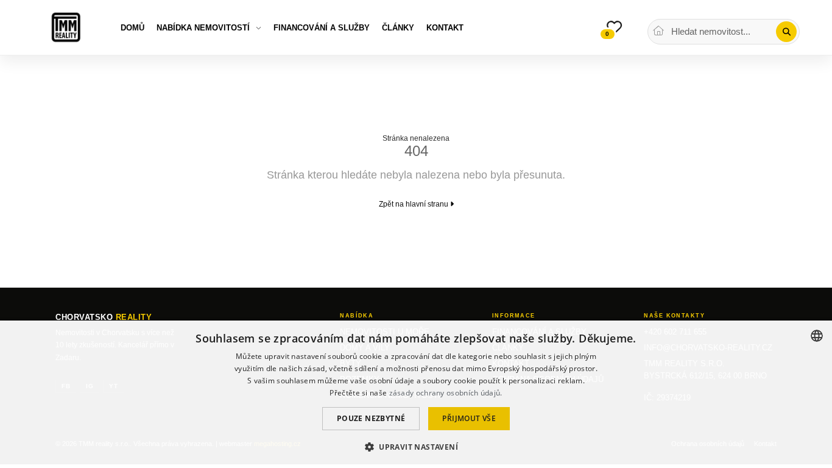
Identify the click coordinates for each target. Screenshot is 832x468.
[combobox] (817, 336)
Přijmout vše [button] (469, 418)
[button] (416, 446)
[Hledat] (786, 31)
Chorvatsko (103, 317)
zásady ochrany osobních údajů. (445, 393)
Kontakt (445, 27)
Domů (132, 27)
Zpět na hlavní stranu (414, 204)
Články (398, 27)
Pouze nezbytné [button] (371, 418)
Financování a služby (321, 27)
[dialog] (416, 394)
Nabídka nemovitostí (203, 27)
